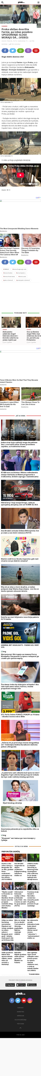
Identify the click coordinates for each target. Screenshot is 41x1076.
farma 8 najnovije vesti (19, 269)
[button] (2, 326)
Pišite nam (20, 1024)
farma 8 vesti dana (9, 276)
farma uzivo (22, 276)
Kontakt (21, 1008)
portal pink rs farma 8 (23, 280)
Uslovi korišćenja (20, 1020)
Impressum (20, 1016)
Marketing (20, 1012)
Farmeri (4, 26)
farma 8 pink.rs (20, 273)
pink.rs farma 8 (8, 280)
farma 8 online (7, 273)
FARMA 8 (6, 269)
